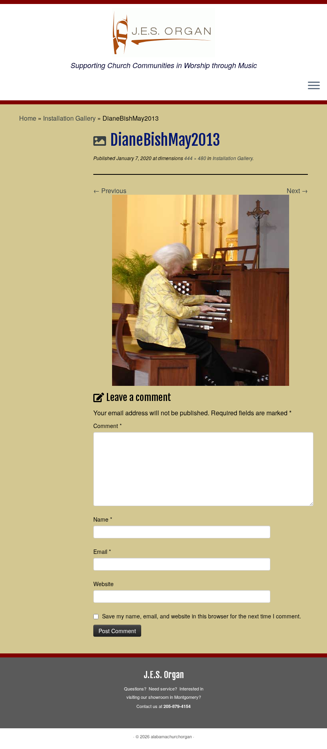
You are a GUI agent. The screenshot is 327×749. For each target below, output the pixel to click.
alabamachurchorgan (171, 736)
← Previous (109, 190)
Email (102, 551)
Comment (107, 426)
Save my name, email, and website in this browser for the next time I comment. (201, 616)
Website (103, 584)
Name (102, 519)
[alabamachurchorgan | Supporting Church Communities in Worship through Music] (163, 32)
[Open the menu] (314, 86)
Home (27, 118)
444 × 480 (194, 157)
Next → (297, 190)
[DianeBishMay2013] (200, 289)
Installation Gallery (69, 118)
